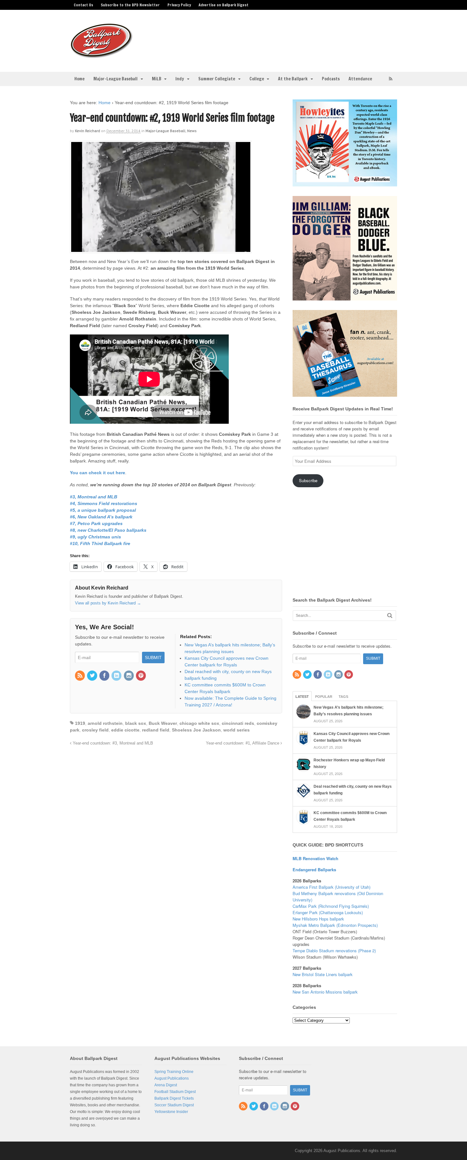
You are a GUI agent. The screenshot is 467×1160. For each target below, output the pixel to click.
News (192, 130)
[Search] (389, 615)
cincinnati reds (238, 723)
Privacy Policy (179, 5)
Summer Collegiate (216, 79)
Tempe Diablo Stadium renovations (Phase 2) (334, 951)
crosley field (95, 729)
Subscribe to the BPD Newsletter (130, 5)
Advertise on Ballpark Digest (223, 5)
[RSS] (80, 675)
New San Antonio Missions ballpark (325, 992)
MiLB (156, 79)
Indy (179, 79)
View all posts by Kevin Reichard (108, 603)
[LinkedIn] (117, 675)
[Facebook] (104, 675)
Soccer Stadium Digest (174, 1105)
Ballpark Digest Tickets (174, 1098)
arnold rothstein (105, 723)
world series (236, 729)
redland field (155, 729)
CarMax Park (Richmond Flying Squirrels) (331, 906)
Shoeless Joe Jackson (196, 729)
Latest (302, 696)
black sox (135, 723)
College (256, 79)
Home (79, 79)
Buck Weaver (163, 723)
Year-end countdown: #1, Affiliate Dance (243, 743)
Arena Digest (165, 1085)
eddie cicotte (125, 729)
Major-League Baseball (115, 79)
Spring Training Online (173, 1071)
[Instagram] (129, 675)
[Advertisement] (283, 37)
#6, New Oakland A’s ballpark (101, 516)
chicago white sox (199, 723)
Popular (323, 696)
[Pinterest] (141, 675)
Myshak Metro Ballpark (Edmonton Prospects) (335, 925)
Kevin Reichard (87, 130)
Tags (343, 696)
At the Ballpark (293, 79)
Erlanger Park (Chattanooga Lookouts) (328, 912)
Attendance (360, 79)
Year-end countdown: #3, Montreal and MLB (112, 743)
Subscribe (308, 480)
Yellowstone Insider (171, 1111)
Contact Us (83, 5)
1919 (80, 723)
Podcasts (331, 79)
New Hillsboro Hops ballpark (318, 919)
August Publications (171, 1078)
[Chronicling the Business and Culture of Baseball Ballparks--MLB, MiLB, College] (101, 55)
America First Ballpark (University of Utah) (331, 887)
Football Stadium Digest (175, 1091)
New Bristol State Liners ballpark (323, 974)
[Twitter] (92, 675)
